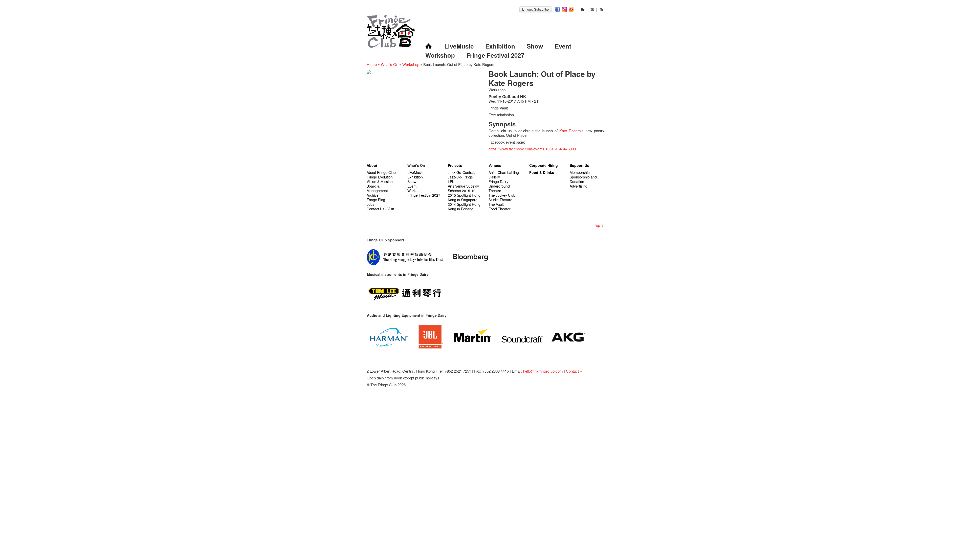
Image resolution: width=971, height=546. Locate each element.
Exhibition (500, 46)
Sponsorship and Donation (583, 179)
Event (563, 46)
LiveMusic (459, 46)
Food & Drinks (541, 172)
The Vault (496, 204)
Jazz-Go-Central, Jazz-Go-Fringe (461, 174)
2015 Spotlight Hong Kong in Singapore (464, 197)
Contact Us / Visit (380, 208)
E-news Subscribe (535, 9)
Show (535, 46)
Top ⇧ (599, 225)
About (372, 165)
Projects (455, 165)
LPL (451, 181)
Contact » (574, 371)
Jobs (370, 204)
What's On (389, 64)
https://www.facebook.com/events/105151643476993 (532, 148)
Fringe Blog (376, 199)
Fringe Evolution (380, 176)
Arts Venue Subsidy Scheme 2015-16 (463, 188)
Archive (373, 195)
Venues (495, 165)
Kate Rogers (570, 130)
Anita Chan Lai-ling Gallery (504, 174)
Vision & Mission (380, 181)
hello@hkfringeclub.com (543, 371)
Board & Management (377, 188)
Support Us (579, 165)
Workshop (440, 55)
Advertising (578, 186)
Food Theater (500, 208)
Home (372, 64)
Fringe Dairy (498, 181)
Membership (580, 172)
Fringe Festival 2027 (495, 55)
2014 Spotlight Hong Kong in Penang (464, 206)
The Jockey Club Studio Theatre (502, 197)
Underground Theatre (499, 188)
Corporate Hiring (543, 165)
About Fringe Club (381, 172)
